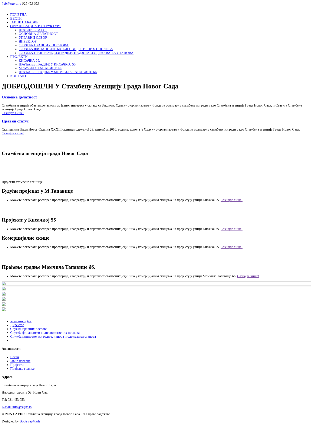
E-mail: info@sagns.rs (17, 407)
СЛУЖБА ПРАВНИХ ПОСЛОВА (44, 45)
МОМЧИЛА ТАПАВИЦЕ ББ (40, 68)
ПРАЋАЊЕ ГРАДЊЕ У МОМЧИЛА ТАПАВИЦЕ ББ (58, 72)
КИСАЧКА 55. (29, 60)
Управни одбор (21, 321)
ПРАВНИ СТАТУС (33, 30)
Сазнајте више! (13, 113)
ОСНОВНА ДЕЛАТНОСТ (38, 34)
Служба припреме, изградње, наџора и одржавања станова (53, 336)
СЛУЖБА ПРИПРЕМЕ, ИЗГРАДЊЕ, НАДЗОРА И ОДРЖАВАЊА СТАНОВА (76, 53)
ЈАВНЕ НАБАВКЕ (24, 22)
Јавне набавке (20, 361)
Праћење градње (22, 368)
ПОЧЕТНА (18, 14)
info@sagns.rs (11, 3)
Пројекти (17, 365)
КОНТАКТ (18, 76)
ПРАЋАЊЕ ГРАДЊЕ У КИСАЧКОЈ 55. (47, 64)
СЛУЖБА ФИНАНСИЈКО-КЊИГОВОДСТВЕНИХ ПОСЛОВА (66, 49)
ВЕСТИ (16, 18)
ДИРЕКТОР (28, 41)
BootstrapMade (30, 421)
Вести (14, 357)
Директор (17, 325)
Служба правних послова (28, 329)
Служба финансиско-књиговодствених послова (45, 332)
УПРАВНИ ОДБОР (33, 37)
